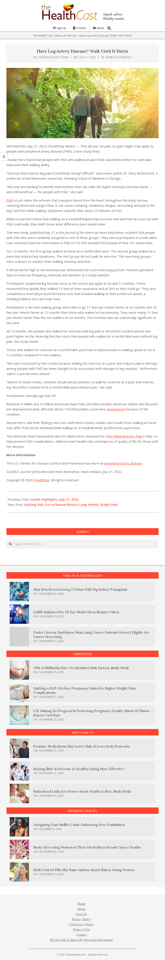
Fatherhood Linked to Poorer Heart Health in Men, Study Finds (82, 791)
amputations (116, 409)
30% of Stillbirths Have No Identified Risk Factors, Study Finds (81, 668)
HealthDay (42, 480)
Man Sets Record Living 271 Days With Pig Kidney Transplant (80, 589)
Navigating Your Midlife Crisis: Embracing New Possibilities (79, 825)
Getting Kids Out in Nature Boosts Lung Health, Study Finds (71, 504)
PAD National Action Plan (124, 436)
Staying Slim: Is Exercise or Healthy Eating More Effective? (79, 769)
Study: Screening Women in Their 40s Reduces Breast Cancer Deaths (87, 847)
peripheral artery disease (123, 463)
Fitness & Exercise (118, 57)
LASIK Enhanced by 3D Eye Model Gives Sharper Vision (76, 612)
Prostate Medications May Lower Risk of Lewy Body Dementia (81, 746)
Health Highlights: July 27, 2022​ (54, 499)
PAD (9, 200)
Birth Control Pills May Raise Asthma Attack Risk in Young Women (83, 870)
